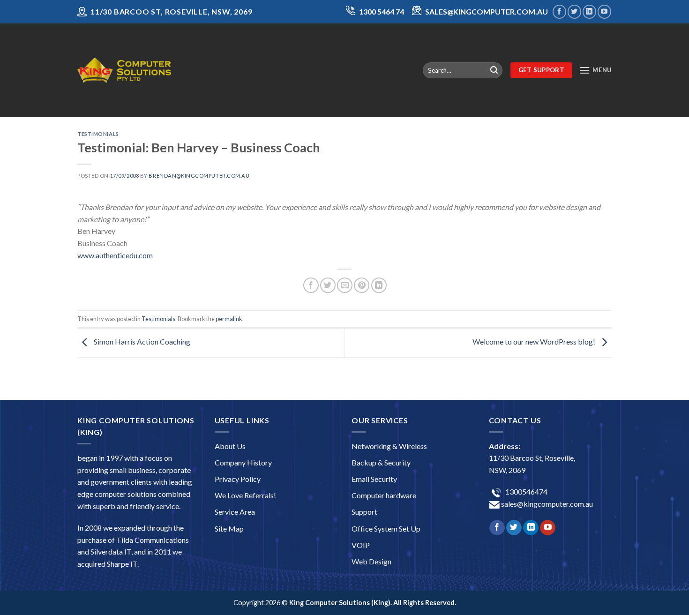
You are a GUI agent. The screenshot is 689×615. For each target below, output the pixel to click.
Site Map (229, 528)
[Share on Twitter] (328, 285)
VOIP (361, 544)
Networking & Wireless (389, 446)
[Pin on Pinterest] (361, 285)
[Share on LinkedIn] (379, 285)
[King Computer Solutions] (124, 70)
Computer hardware (384, 495)
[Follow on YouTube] (604, 11)
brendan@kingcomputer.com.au (199, 175)
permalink (229, 318)
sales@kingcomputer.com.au (546, 503)
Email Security (374, 478)
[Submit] (494, 70)
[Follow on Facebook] (559, 11)
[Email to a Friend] (344, 285)
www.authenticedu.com (115, 255)
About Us (230, 446)
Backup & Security (381, 462)
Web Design (371, 561)
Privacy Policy (238, 478)
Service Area (235, 511)
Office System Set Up (386, 528)
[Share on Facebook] (311, 285)
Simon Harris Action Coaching (141, 341)
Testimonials (98, 134)
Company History (243, 462)
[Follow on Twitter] (574, 11)
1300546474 (525, 491)
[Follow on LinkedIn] (589, 11)
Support (364, 511)
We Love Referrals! (245, 495)
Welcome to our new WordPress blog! (534, 341)
